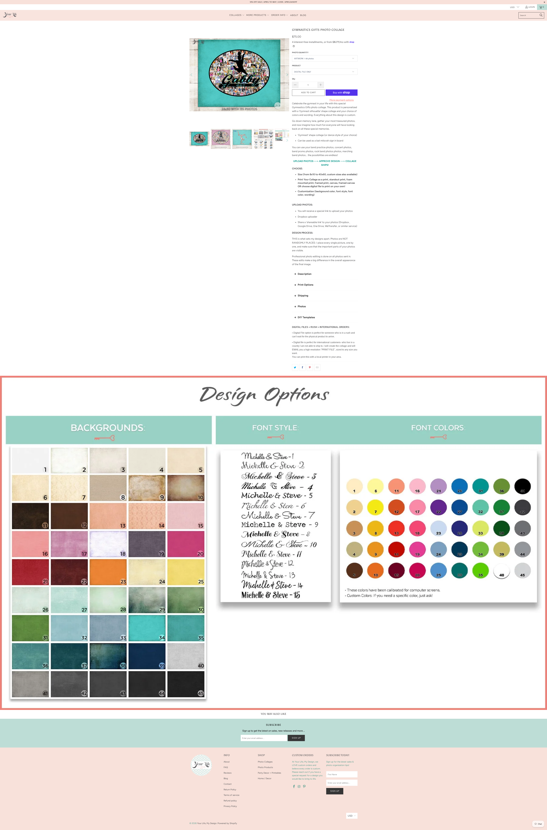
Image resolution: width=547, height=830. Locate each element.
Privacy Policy (230, 806)
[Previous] (191, 75)
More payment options (341, 100)
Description (304, 273)
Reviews (227, 773)
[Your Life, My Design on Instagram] (299, 787)
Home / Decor (264, 778)
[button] (236, 15)
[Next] (287, 75)
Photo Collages (265, 761)
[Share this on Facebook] (302, 367)
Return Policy (230, 789)
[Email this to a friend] (317, 367)
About (227, 761)
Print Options (305, 284)
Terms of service (231, 795)
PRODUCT (296, 66)
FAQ (226, 767)
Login (531, 7)
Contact (228, 784)
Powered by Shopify (227, 823)
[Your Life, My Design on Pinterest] (304, 787)
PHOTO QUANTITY (300, 52)
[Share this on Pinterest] (310, 367)
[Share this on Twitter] (295, 367)
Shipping (303, 295)
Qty (293, 79)
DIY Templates (306, 317)
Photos (302, 306)
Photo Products (265, 767)
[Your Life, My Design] (10, 15)
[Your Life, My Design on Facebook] (294, 787)
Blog (226, 778)
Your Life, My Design (207, 823)
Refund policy (230, 800)
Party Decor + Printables (269, 773)
